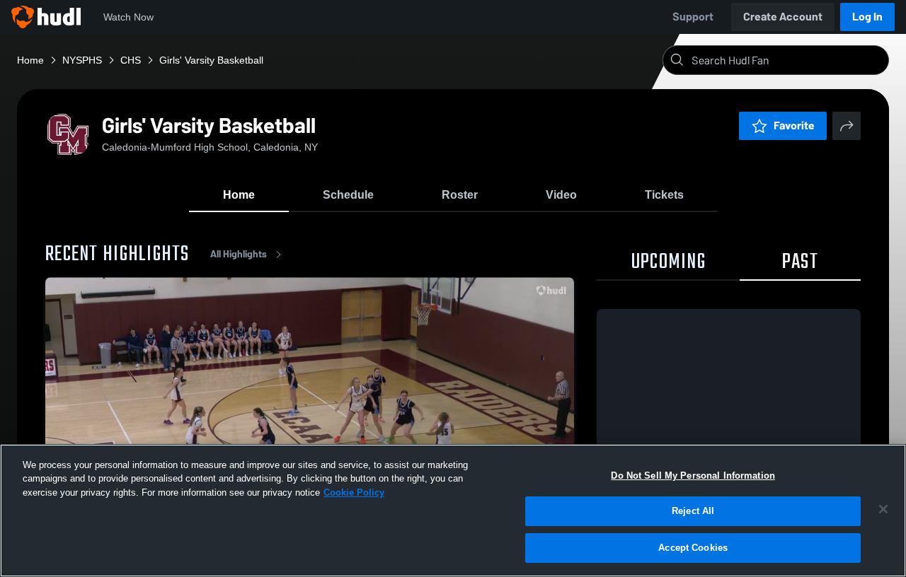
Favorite (794, 125)
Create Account (782, 16)
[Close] (883, 509)
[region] (453, 510)
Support (692, 16)
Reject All (693, 511)
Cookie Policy (353, 492)
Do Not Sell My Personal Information (693, 475)
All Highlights (238, 254)
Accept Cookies (693, 547)
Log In (867, 16)
